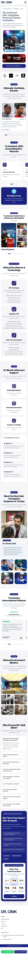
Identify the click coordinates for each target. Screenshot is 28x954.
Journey (3, 923)
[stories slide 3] (12, 253)
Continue (14, 896)
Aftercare (3, 921)
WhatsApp (8, 951)
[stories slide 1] (9, 253)
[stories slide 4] (13, 253)
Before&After (4, 926)
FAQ (2, 928)
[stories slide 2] (11, 253)
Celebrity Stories (5, 919)
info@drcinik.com (7, 939)
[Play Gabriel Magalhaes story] (14, 235)
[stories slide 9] (19, 253)
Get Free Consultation (20, 951)
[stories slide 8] (18, 253)
